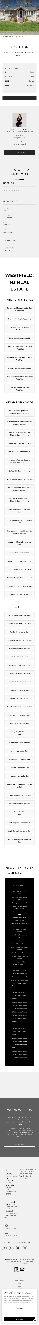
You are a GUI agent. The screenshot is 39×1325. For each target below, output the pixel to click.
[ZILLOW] (25, 1248)
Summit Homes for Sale (19, 723)
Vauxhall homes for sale (20, 977)
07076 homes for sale (19, 1005)
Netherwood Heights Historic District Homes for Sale (19, 412)
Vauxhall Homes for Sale (19, 776)
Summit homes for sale (19, 944)
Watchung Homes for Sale (19, 759)
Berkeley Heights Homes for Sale (19, 733)
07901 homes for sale (19, 1031)
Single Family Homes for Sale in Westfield (19, 358)
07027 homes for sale (19, 995)
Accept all (19, 1319)
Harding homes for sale (20, 903)
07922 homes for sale (19, 1044)
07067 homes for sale (19, 1054)
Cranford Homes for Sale (20, 632)
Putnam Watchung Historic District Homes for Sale (19, 434)
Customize (19, 1314)
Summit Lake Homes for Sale (19, 561)
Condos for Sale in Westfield (19, 319)
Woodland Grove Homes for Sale (19, 543)
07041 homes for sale (19, 1048)
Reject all (19, 1308)
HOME (20, 1278)
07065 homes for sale (19, 1051)
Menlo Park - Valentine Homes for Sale (19, 785)
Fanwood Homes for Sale (19, 649)
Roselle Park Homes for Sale (19, 682)
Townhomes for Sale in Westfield (19, 328)
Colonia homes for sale (19, 973)
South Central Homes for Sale (20, 831)
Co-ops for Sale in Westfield (19, 368)
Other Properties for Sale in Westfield (19, 389)
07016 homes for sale (19, 1002)
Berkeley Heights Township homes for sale (19, 964)
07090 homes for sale (19, 992)
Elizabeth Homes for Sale (19, 804)
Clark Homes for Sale (19, 657)
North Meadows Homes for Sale (19, 479)
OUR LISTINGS (19, 1280)
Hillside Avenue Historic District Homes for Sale (19, 423)
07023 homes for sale (19, 1008)
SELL (19, 1283)
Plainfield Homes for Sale (19, 743)
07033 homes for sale (19, 1015)
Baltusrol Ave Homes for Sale (19, 452)
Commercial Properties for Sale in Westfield (19, 309)
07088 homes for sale (19, 1058)
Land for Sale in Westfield (19, 338)
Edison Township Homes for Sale (19, 813)
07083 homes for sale (19, 1041)
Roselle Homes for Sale (19, 698)
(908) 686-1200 (10, 1228)
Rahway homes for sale (19, 970)
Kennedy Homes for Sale (20, 553)
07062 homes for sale (19, 1022)
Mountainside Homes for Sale (20, 640)
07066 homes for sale (19, 1018)
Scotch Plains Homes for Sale (19, 624)
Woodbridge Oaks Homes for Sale (20, 510)
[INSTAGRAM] (11, 1248)
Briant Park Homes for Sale (19, 443)
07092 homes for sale (19, 999)
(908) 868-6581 (19, 138)
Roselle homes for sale (19, 953)
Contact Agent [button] (19, 152)
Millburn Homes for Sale (19, 768)
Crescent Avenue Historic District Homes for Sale (19, 461)
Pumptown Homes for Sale (19, 795)
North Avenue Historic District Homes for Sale (19, 489)
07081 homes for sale (19, 1012)
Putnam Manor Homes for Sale (19, 586)
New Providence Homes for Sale (19, 707)
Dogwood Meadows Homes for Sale (19, 521)
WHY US (19, 1289)
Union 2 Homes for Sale (19, 594)
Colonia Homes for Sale (19, 690)
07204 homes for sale (19, 1028)
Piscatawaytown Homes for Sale (19, 841)
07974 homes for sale (19, 1035)
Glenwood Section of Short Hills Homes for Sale (19, 532)
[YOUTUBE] (18, 1248)
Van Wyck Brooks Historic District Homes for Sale (19, 500)
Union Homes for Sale (19, 751)
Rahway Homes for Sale (19, 715)
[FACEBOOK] (4, 1248)
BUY (19, 1286)
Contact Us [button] (19, 1144)
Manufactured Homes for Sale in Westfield (19, 378)
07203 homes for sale (19, 1038)
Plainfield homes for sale (19, 980)
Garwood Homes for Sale (19, 615)
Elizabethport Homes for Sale (20, 823)
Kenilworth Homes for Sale (19, 665)
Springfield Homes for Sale (19, 674)
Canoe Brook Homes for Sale (19, 569)
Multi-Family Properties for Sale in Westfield (19, 348)
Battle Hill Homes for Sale (19, 471)
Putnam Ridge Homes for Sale (19, 578)
